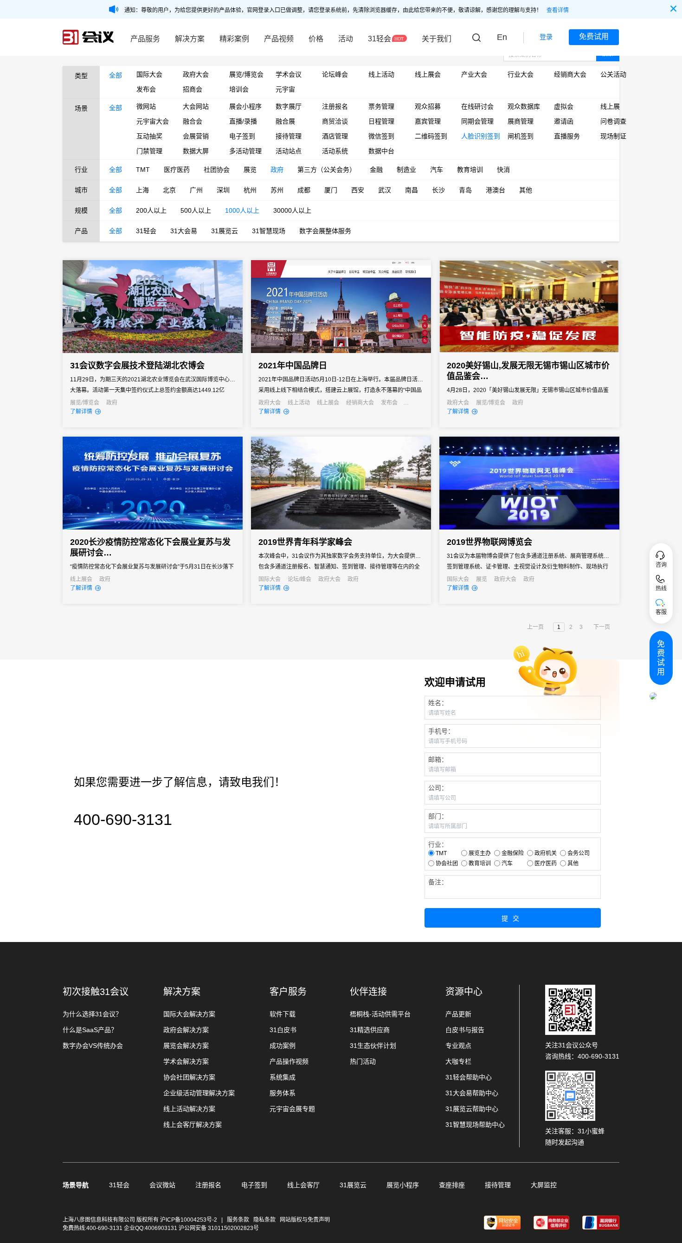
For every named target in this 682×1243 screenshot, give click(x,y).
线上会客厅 (303, 1185)
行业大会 (521, 74)
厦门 (330, 190)
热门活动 (363, 1061)
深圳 (223, 190)
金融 (376, 169)
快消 (503, 169)
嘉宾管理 (428, 121)
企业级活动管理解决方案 (199, 1093)
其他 (525, 190)
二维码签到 (431, 136)
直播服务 (567, 136)
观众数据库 (524, 106)
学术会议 (289, 74)
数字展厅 (289, 106)
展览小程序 (402, 1185)
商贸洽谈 (335, 121)
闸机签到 (521, 136)
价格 (316, 39)
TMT (143, 169)
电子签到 (242, 136)
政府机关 (545, 853)
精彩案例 (234, 39)
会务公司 (578, 853)
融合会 (192, 121)
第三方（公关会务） (326, 169)
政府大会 (196, 74)
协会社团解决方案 (189, 1077)
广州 (196, 190)
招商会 (192, 89)
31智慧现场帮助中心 (475, 1124)
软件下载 (283, 1014)
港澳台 (495, 190)
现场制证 (613, 136)
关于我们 (436, 39)
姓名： (438, 703)
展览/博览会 (245, 74)
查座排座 (452, 1185)
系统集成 (283, 1077)
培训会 (239, 89)
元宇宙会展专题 (292, 1108)
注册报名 (335, 106)
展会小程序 (245, 106)
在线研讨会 (477, 106)
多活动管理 (245, 151)
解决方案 (190, 39)
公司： (438, 788)
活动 (345, 39)
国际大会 (149, 74)
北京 (169, 190)
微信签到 (381, 136)
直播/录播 (243, 121)
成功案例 (283, 1045)
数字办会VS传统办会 (93, 1045)
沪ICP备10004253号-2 (189, 1220)
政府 (276, 169)
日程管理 (381, 121)
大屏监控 (544, 1185)
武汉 (384, 190)
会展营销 (196, 136)
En (502, 37)
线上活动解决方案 (189, 1108)
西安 (357, 190)
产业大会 (474, 74)
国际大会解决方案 (189, 1014)
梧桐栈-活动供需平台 (380, 1014)
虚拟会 (563, 106)
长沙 (438, 190)
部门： (438, 816)
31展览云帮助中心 (471, 1108)
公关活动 (613, 74)
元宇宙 (285, 89)
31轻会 (379, 39)
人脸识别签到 (477, 136)
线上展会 (428, 74)
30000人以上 (292, 210)
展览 (250, 169)
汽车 (436, 169)
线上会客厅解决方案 (192, 1124)
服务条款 (238, 1220)
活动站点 (289, 151)
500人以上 (195, 210)
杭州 (250, 190)
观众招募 (428, 106)
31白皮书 (283, 1030)
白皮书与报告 (464, 1030)
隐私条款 (264, 1220)
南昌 (411, 190)
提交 (513, 918)
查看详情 (558, 10)
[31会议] (88, 37)
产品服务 (145, 39)
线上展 (610, 106)
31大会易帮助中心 (471, 1093)
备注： (438, 882)
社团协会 (217, 169)
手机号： (441, 731)
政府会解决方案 (186, 1030)
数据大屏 (196, 151)
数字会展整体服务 (325, 231)
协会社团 (447, 863)
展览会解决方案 (186, 1045)
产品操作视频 (289, 1061)
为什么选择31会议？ (92, 1014)
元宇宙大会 (152, 121)
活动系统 (335, 151)
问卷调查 (613, 121)
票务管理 (381, 106)
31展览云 (224, 231)
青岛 (465, 190)
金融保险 (513, 853)
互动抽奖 (149, 136)
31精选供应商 (370, 1030)
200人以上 (151, 210)
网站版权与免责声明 (305, 1220)
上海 (142, 190)
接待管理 (289, 136)
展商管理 (521, 121)
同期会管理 (477, 121)
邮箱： (438, 759)
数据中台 (381, 151)
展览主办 (480, 853)
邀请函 (563, 121)
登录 (546, 36)
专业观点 (458, 1045)
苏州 (276, 190)
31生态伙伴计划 (373, 1045)
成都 (303, 190)
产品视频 (279, 39)
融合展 (285, 121)
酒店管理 (335, 136)
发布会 (146, 89)
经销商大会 (570, 74)
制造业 (406, 169)
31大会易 (183, 231)
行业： (438, 844)
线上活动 (381, 74)
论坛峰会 (335, 74)
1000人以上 (242, 210)
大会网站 (196, 106)
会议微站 (162, 1185)
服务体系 (283, 1093)
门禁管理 (149, 151)
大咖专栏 (458, 1061)
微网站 (146, 106)
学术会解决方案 (186, 1061)
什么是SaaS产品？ (90, 1030)
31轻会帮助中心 (468, 1077)
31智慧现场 (268, 231)
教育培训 (470, 169)
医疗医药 (177, 169)
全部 (115, 75)
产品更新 (458, 1014)
